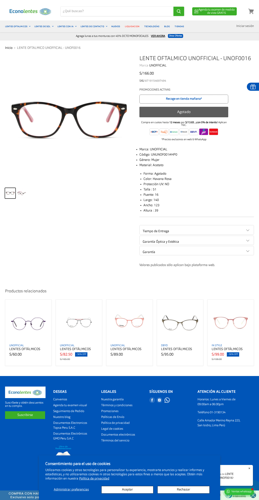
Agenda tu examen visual (70, 405)
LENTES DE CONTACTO (93, 26)
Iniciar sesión (245, 26)
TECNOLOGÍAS (151, 26)
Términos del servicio (115, 440)
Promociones (110, 411)
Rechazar (183, 489)
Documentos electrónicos (118, 434)
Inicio (9, 48)
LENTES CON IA (65, 26)
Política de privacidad (94, 478)
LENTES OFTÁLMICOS (24, 349)
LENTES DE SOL (42, 26)
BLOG (167, 26)
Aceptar (127, 489)
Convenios (60, 399)
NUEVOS (115, 26)
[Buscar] (178, 11)
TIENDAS (179, 26)
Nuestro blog (61, 417)
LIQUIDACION (132, 26)
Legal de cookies (112, 429)
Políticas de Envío (112, 417)
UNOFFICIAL (158, 65)
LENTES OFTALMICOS (16, 26)
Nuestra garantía (112, 399)
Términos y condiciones (117, 405)
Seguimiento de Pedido (68, 411)
